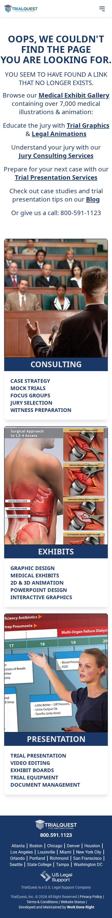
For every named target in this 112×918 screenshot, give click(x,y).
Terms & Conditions (42, 902)
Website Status (73, 902)
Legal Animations (59, 134)
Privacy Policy (91, 897)
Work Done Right (80, 907)
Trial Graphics (88, 125)
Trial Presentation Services (56, 177)
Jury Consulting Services (56, 155)
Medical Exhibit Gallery (74, 95)
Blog (93, 199)
